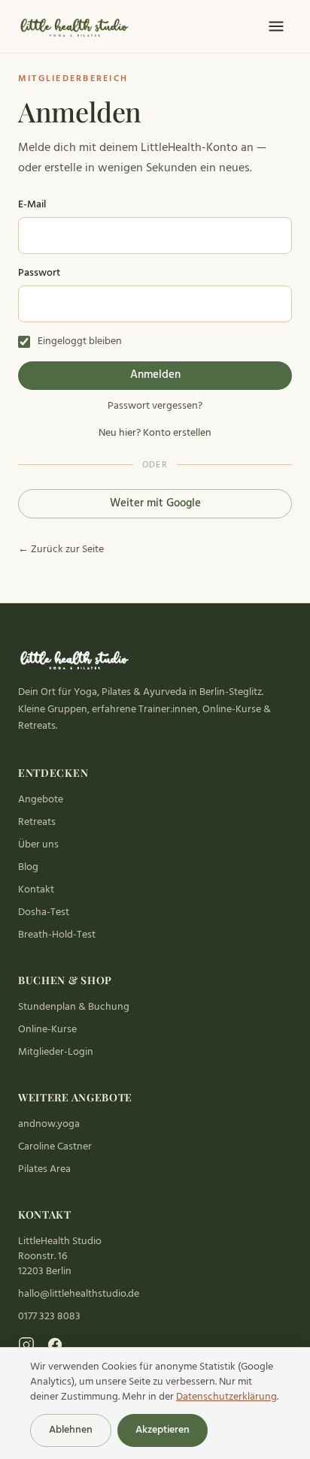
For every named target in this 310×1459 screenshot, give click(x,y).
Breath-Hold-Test (57, 935)
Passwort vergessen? (155, 406)
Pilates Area (44, 1169)
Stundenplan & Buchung (73, 1007)
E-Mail (32, 205)
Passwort (39, 273)
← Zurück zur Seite (61, 549)
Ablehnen (71, 1430)
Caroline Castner (55, 1146)
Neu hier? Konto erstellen (155, 433)
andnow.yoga (49, 1124)
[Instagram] (26, 1345)
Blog (28, 867)
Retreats (37, 822)
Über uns (38, 844)
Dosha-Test (43, 912)
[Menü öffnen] (276, 26)
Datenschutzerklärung (226, 1397)
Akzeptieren (162, 1430)
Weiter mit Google (155, 503)
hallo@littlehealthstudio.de (78, 1294)
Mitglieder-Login (55, 1052)
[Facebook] (55, 1345)
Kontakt (36, 890)
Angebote (40, 799)
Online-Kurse (47, 1029)
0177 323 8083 (49, 1316)
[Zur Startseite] (75, 26)
